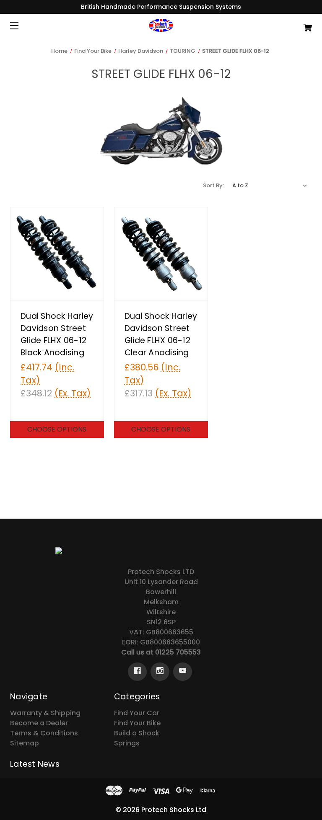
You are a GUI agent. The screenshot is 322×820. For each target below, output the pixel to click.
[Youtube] (182, 671)
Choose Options (56, 429)
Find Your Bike (137, 723)
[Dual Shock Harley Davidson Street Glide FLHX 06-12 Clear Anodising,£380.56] (161, 253)
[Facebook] (137, 671)
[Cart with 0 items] (282, 24)
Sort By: (213, 185)
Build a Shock (136, 733)
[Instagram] (160, 671)
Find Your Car (136, 713)
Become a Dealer (39, 723)
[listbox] (270, 185)
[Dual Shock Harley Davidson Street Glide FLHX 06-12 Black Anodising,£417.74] (57, 253)
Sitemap (24, 743)
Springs (127, 743)
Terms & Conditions (44, 733)
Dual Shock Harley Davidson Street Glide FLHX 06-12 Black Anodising (57, 334)
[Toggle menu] (21, 25)
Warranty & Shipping (45, 713)
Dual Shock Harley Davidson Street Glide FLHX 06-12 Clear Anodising (161, 334)
